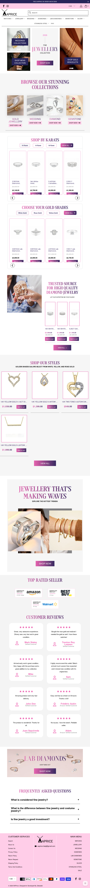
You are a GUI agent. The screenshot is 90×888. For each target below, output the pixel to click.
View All (45, 463)
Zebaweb (40, 886)
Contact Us (11, 848)
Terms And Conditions (15, 867)
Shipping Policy (13, 863)
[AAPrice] (9, 12)
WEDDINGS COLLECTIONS (20, 41)
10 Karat (25, 145)
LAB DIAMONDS (76, 856)
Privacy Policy (12, 852)
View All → (62, 348)
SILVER (79, 863)
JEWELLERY (77, 845)
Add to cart (50, 339)
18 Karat (51, 145)
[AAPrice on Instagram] (7, 6)
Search (10, 841)
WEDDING (78, 848)
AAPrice (16, 886)
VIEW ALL (65, 145)
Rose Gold (38, 213)
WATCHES (78, 841)
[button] (9, 18)
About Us (11, 845)
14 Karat (38, 145)
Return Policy (12, 856)
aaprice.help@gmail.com (46, 846)
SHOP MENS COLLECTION (20, 61)
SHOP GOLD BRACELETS (72, 60)
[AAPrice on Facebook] (3, 6)
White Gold (22, 213)
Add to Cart (18, 194)
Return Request (13, 859)
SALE (80, 870)
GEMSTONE (78, 859)
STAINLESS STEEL (75, 867)
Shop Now (45, 63)
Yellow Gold (53, 213)
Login (81, 6)
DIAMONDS (78, 852)
